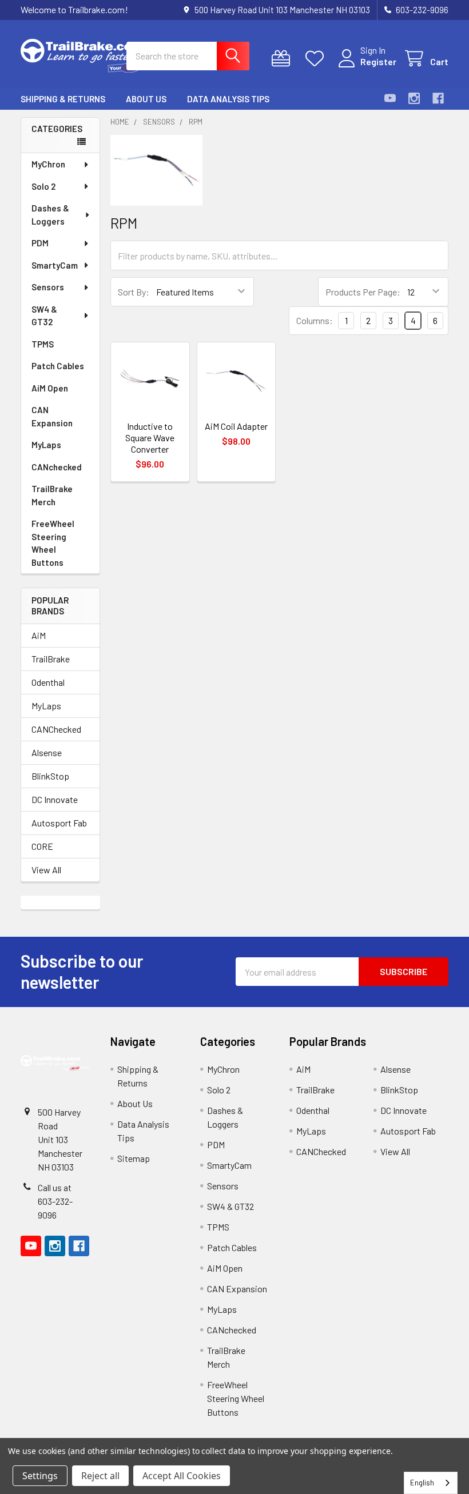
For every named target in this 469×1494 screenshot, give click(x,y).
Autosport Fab (59, 822)
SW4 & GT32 (44, 315)
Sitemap (133, 1158)
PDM (40, 243)
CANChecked (56, 729)
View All (46, 869)
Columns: (314, 320)
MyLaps (46, 445)
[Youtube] (390, 98)
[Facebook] (438, 98)
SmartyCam (54, 265)
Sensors (47, 287)
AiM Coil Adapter (236, 426)
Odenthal (48, 682)
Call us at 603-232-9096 (55, 1201)
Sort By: (133, 291)
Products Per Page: (362, 291)
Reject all (100, 1475)
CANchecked (56, 467)
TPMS (42, 344)
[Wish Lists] (317, 58)
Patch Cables (57, 366)
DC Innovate (54, 799)
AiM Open (49, 388)
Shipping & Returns (63, 99)
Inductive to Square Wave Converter (149, 437)
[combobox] (431, 1483)
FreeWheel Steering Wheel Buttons (52, 543)
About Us (146, 99)
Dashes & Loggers (50, 214)
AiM (38, 635)
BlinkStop (50, 775)
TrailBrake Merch (52, 495)
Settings (40, 1475)
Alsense (46, 752)
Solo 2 (43, 186)
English (422, 1482)
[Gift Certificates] (283, 58)
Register (378, 61)
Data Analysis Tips (228, 99)
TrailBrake (50, 658)
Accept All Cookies (181, 1475)
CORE (42, 846)
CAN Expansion (52, 416)
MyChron (48, 164)
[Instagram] (414, 98)
